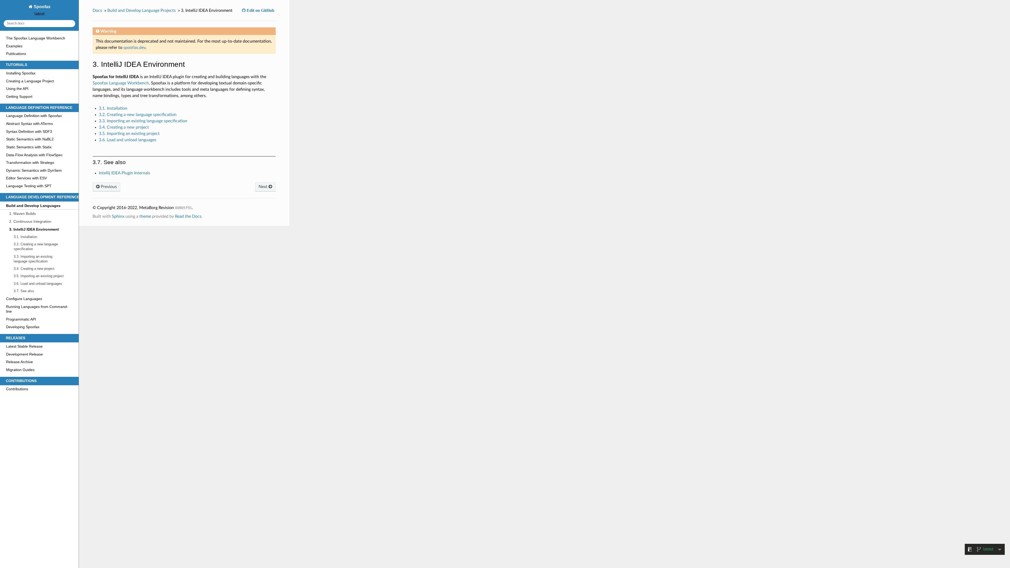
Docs (97, 10)
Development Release (24, 354)
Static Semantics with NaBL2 (30, 139)
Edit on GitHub (260, 10)
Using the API (17, 89)
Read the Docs (188, 216)
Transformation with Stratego (30, 162)
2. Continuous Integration (30, 221)
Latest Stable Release (24, 346)
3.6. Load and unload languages (38, 284)
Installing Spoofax (21, 73)
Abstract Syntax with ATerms (29, 123)
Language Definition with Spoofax (34, 116)
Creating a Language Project (30, 81)
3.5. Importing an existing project (39, 276)
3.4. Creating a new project (34, 269)
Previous (108, 187)
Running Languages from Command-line (37, 309)
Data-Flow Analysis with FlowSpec (34, 155)
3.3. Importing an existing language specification (33, 259)
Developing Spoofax (22, 327)
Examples (14, 46)
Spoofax (41, 6)
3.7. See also (24, 291)
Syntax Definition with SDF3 (29, 131)
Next (264, 187)
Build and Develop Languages (33, 206)
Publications (16, 54)
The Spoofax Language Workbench (35, 38)
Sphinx (118, 216)
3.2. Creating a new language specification (36, 246)
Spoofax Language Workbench (121, 83)
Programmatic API (21, 319)
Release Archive (19, 362)
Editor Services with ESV (26, 178)
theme (145, 216)
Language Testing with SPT (29, 186)
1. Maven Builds (22, 213)
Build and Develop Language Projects (141, 10)
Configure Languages (24, 299)
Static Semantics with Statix (29, 147)
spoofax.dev (134, 47)
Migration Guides (20, 370)
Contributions (17, 389)
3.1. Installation (25, 237)
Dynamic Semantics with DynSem (34, 170)
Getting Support (19, 96)
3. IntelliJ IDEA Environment (34, 229)
